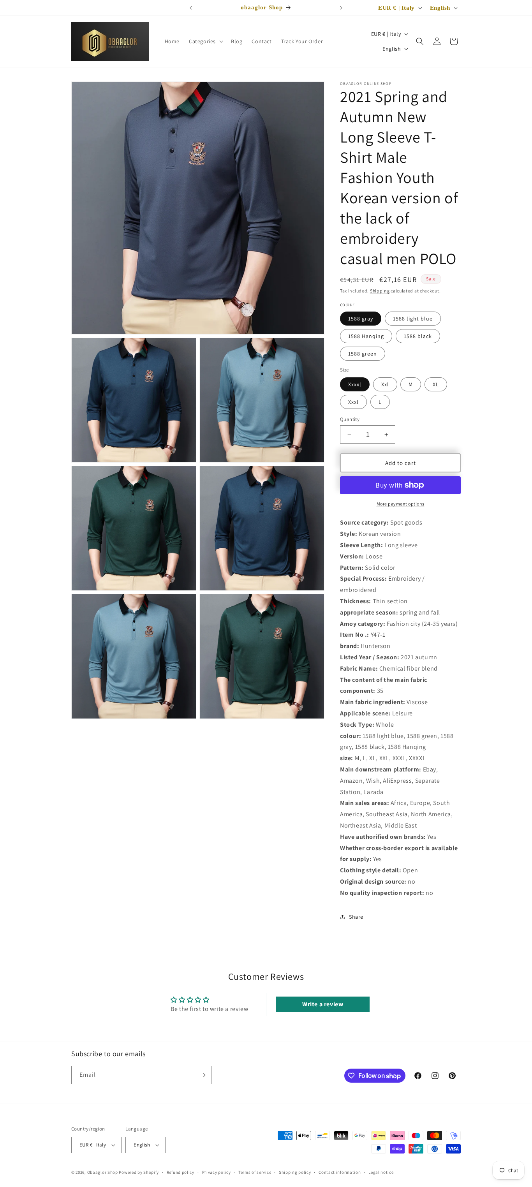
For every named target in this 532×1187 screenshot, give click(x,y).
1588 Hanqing (366, 336)
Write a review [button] (322, 1004)
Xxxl (353, 401)
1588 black (418, 336)
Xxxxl (354, 384)
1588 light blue (413, 318)
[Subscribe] (202, 1075)
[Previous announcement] (190, 7)
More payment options (401, 504)
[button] (205, 41)
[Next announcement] (341, 7)
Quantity (349, 419)
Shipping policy (295, 1172)
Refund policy (180, 1172)
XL (436, 384)
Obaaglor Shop (102, 1172)
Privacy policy (216, 1172)
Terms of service (254, 1172)
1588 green (362, 353)
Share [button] (356, 916)
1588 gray (360, 318)
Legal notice (380, 1172)
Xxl (385, 384)
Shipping (380, 291)
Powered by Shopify (139, 1172)
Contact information (340, 1172)
